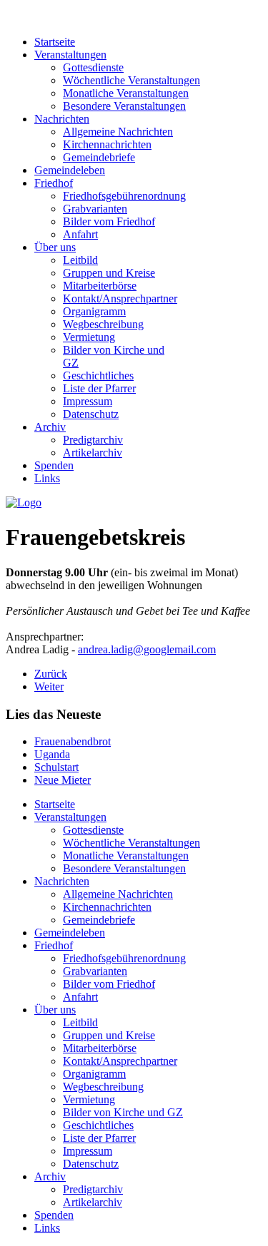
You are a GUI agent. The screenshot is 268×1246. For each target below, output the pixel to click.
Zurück (50, 674)
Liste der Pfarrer (99, 388)
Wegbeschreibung (103, 324)
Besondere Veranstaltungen (124, 106)
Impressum (87, 401)
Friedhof (53, 183)
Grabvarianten (95, 209)
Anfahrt (80, 234)
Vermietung (89, 337)
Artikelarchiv (92, 452)
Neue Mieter (62, 780)
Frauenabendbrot (72, 741)
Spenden (54, 465)
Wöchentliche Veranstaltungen (131, 80)
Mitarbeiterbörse (100, 286)
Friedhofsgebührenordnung (124, 196)
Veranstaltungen (70, 54)
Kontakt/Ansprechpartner (120, 298)
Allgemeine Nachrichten (118, 132)
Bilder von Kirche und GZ (123, 1112)
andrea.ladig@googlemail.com (147, 649)
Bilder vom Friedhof (109, 221)
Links (47, 478)
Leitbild (80, 260)
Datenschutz (91, 414)
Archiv (50, 427)
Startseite (54, 42)
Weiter (49, 686)
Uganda (52, 754)
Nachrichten (61, 119)
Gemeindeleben (69, 170)
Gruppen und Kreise (109, 273)
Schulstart (56, 767)
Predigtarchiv (93, 440)
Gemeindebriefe (99, 157)
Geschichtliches (98, 375)
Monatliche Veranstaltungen (126, 93)
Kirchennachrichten (107, 144)
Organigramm (94, 311)
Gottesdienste (93, 67)
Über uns (55, 247)
